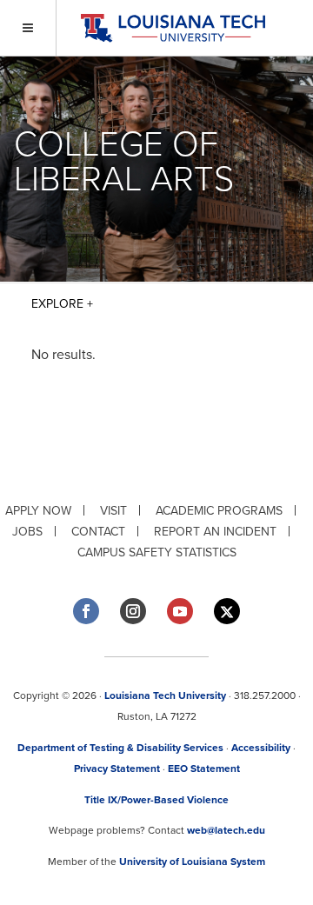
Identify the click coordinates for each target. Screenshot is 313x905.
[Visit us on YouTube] (180, 611)
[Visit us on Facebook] (86, 611)
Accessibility (260, 748)
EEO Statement (204, 768)
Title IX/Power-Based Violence (156, 800)
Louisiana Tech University (165, 695)
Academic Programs (219, 510)
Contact (98, 531)
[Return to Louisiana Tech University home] (172, 28)
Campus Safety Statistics (156, 552)
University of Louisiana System (192, 861)
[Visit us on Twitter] (227, 611)
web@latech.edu (226, 830)
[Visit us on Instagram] (133, 611)
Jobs (27, 531)
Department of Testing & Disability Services (120, 748)
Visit (113, 510)
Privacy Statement (117, 768)
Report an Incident (215, 531)
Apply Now (38, 510)
